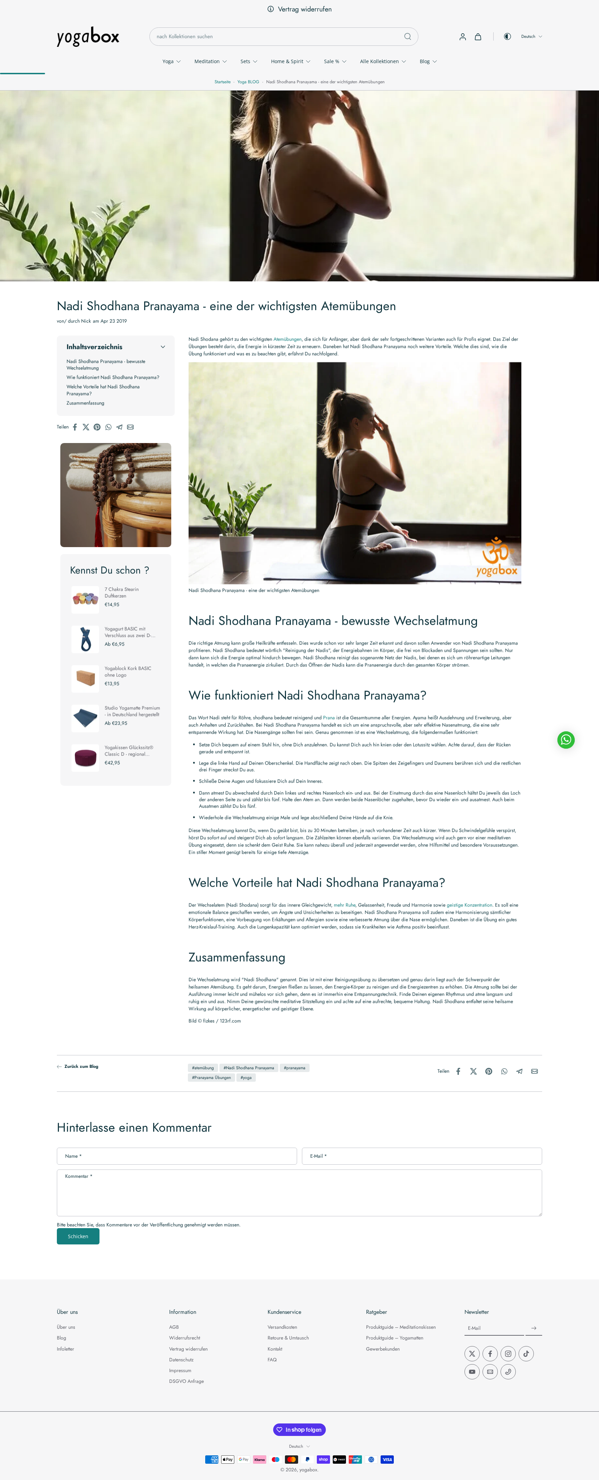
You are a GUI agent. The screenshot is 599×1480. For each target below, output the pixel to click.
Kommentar (79, 1177)
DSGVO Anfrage (186, 1381)
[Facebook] (490, 1353)
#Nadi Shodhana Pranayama (249, 1068)
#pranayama (294, 1068)
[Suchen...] (408, 36)
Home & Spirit (287, 61)
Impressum (180, 1370)
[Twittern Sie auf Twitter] (88, 427)
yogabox (308, 1469)
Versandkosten (282, 1327)
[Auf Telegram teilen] (121, 427)
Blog (425, 61)
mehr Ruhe (344, 904)
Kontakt (275, 1348)
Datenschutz (181, 1359)
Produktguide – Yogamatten (394, 1338)
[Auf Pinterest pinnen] (99, 427)
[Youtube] (472, 1371)
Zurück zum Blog (81, 1067)
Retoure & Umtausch (288, 1338)
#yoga (246, 1077)
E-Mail (318, 1156)
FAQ (272, 1359)
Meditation (207, 61)
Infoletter (65, 1348)
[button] (116, 346)
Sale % (331, 61)
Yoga (168, 61)
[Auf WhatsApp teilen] (110, 427)
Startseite (223, 82)
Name (73, 1156)
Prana (329, 717)
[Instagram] (508, 1353)
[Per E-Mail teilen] (132, 427)
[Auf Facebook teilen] (77, 427)
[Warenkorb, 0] (478, 36)
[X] (472, 1353)
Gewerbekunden (383, 1348)
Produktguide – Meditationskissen (401, 1327)
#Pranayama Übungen (211, 1077)
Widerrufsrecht (184, 1338)
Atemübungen (288, 338)
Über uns (66, 1327)
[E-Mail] (490, 1371)
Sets (245, 61)
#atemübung (203, 1068)
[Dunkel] (503, 36)
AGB (174, 1327)
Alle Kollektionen (379, 61)
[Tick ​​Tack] (526, 1353)
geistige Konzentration (469, 904)
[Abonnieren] (534, 1328)
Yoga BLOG (248, 82)
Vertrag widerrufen (305, 9)
